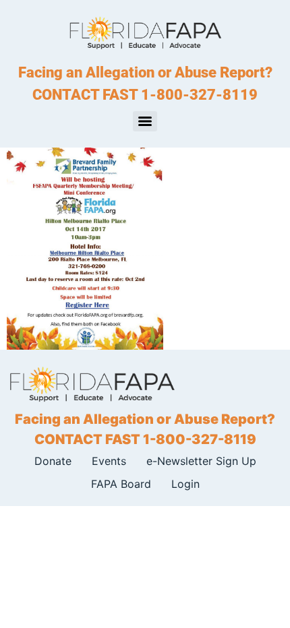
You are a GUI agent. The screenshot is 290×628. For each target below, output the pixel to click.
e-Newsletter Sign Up (201, 461)
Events (109, 461)
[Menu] (145, 121)
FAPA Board (121, 484)
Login (185, 484)
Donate (52, 461)
